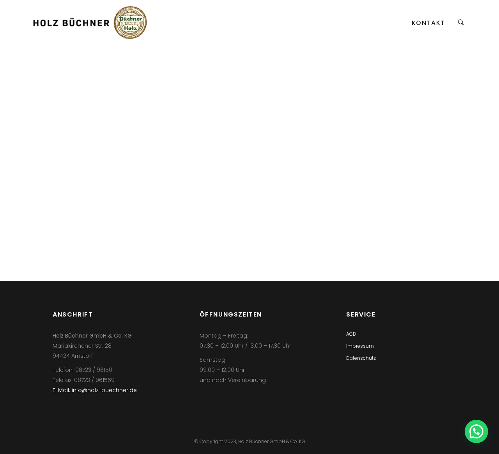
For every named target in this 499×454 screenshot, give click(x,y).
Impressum (360, 346)
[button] (476, 431)
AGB (351, 334)
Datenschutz (361, 358)
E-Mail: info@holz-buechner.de (95, 390)
